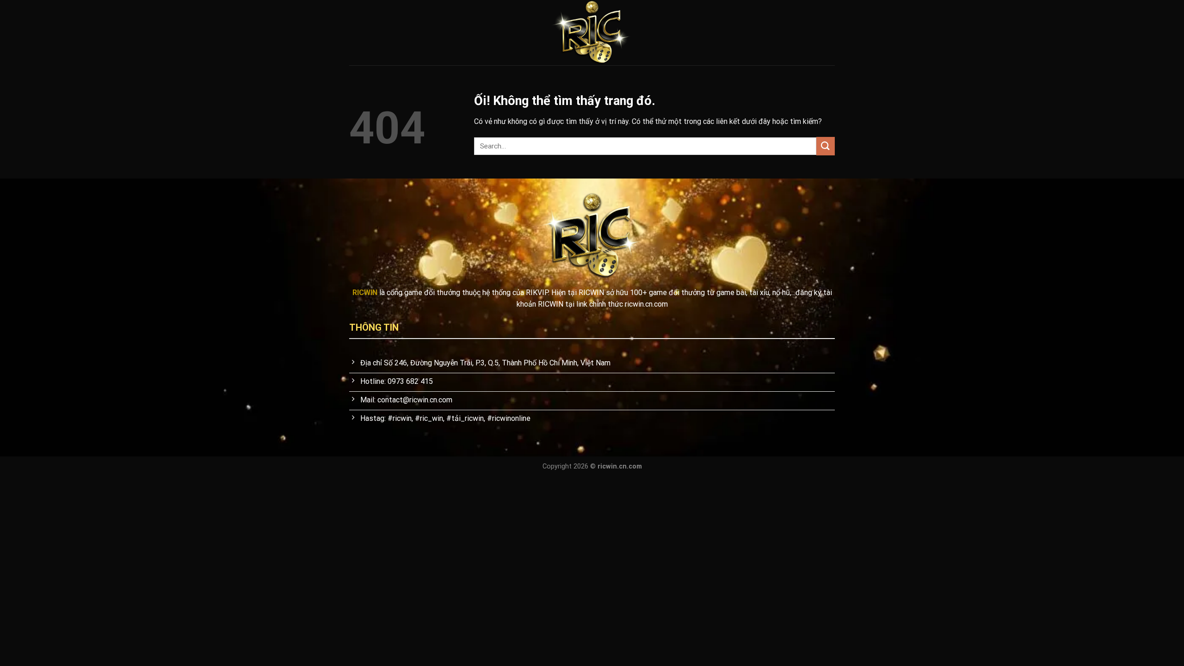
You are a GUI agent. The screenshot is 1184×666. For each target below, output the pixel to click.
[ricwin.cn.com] (592, 32)
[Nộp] (825, 146)
